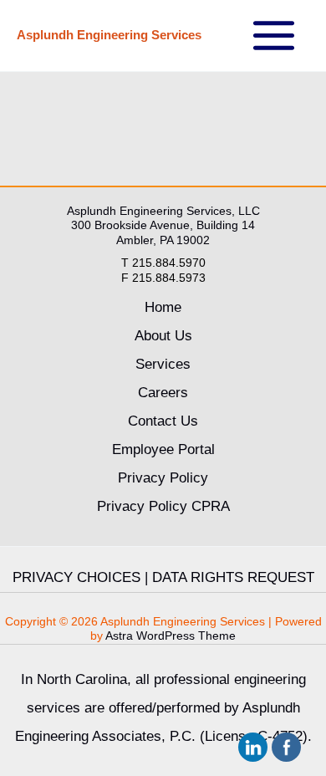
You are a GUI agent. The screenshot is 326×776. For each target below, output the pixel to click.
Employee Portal (163, 449)
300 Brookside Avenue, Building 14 (163, 225)
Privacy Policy (163, 478)
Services (163, 364)
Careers (163, 393)
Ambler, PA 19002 (163, 240)
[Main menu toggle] (274, 35)
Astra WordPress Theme (170, 635)
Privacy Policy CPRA (163, 506)
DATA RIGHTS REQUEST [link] (233, 577)
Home (163, 307)
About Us (163, 336)
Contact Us (163, 421)
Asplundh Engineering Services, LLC (163, 210)
